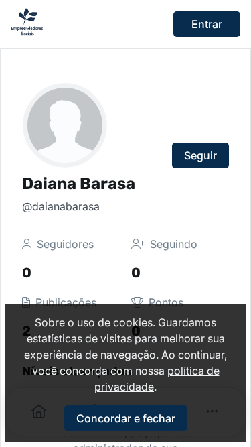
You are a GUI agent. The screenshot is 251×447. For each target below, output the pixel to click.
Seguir (200, 155)
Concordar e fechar (125, 418)
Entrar (206, 24)
